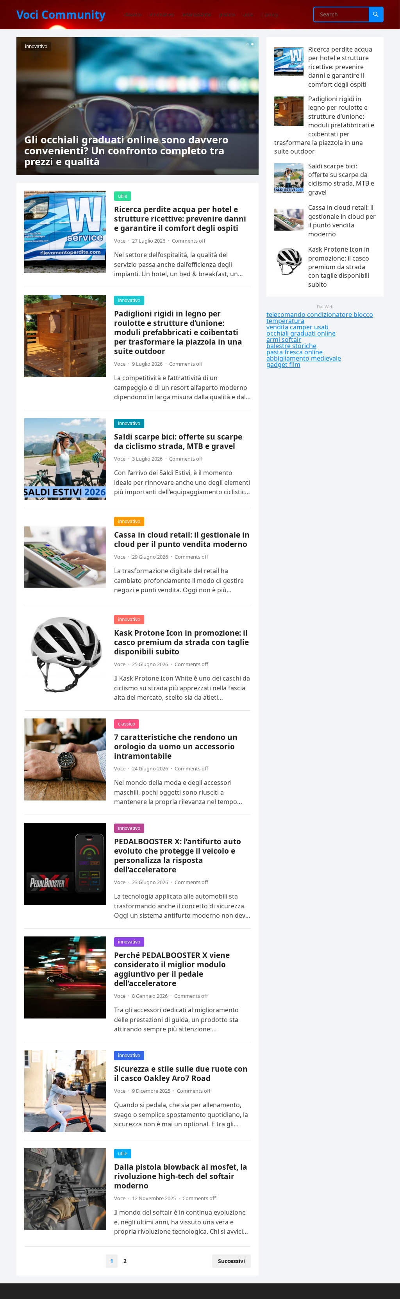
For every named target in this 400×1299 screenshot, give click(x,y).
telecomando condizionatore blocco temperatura (319, 317)
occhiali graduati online (301, 333)
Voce (119, 240)
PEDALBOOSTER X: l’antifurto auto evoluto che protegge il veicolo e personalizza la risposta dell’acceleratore (177, 855)
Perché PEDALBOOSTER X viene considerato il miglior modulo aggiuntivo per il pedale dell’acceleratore (172, 969)
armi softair (283, 339)
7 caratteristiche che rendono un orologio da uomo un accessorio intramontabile (176, 746)
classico (126, 723)
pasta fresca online (294, 352)
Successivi (231, 1261)
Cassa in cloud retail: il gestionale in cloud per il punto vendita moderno (182, 539)
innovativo (36, 46)
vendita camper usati (297, 327)
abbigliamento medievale (303, 358)
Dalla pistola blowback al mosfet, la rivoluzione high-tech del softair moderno (180, 1176)
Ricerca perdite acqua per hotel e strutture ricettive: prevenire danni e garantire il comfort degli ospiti (180, 218)
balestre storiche (291, 345)
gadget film (283, 364)
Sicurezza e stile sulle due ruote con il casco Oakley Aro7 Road (181, 1073)
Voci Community (60, 14)
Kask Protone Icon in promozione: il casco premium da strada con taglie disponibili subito (181, 642)
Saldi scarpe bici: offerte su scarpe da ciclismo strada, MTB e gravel (178, 441)
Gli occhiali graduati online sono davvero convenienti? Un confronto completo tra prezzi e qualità (126, 150)
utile (122, 196)
